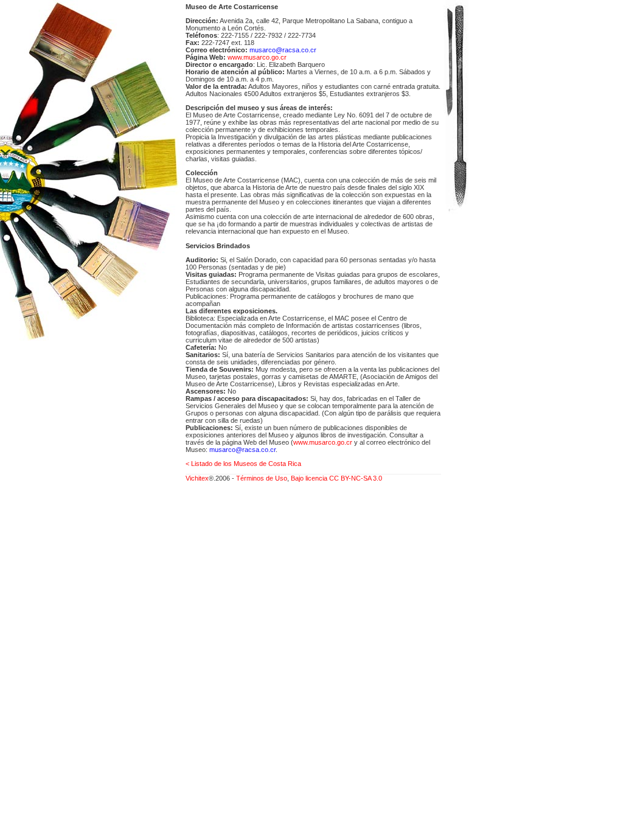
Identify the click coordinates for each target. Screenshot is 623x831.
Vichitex (197, 478)
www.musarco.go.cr (257, 57)
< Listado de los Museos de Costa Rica (243, 463)
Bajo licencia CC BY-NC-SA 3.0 (336, 478)
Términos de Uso (261, 478)
